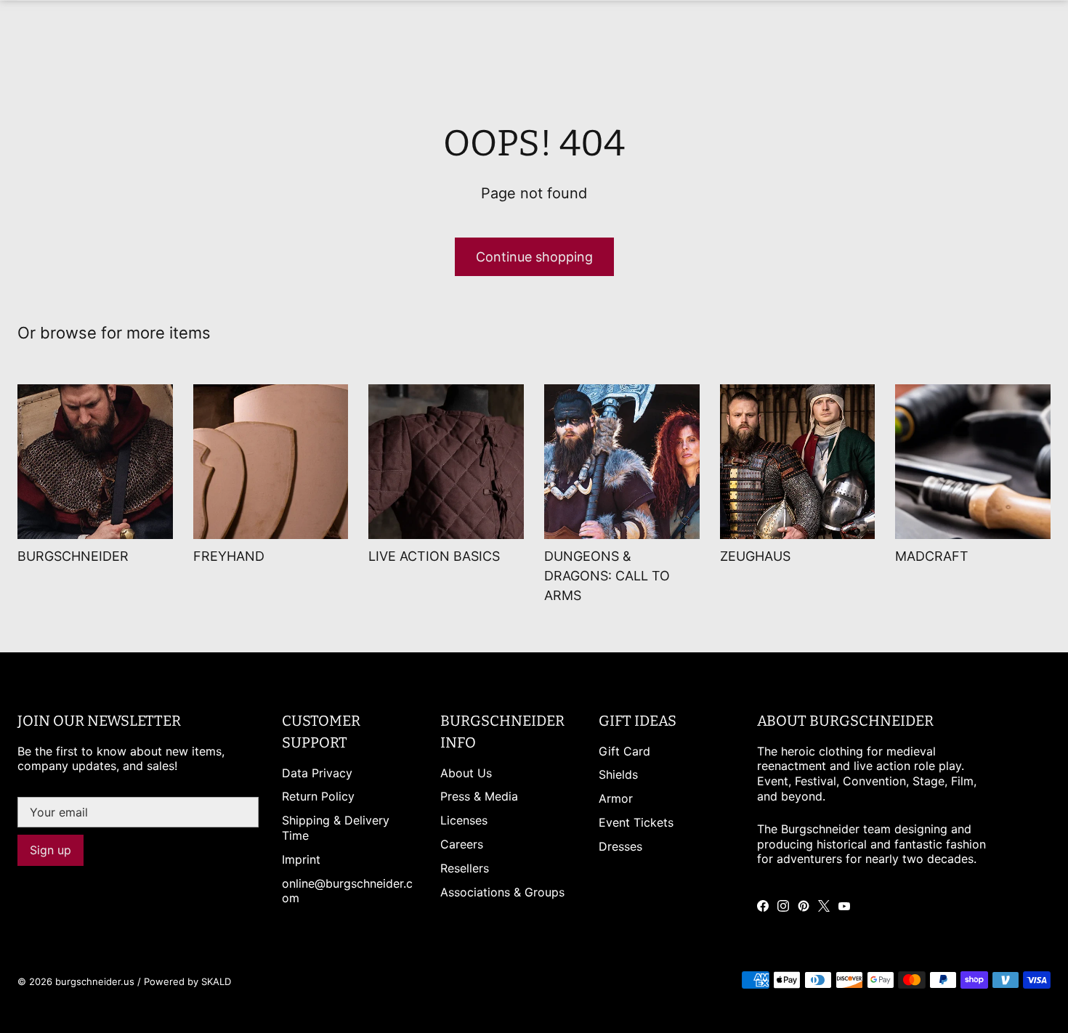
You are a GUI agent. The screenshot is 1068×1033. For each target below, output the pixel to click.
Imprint (301, 859)
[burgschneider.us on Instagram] (783, 906)
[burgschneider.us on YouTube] (844, 906)
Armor (616, 798)
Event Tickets (636, 822)
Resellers (464, 868)
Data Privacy (317, 773)
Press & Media (479, 796)
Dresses (620, 846)
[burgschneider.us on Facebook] (763, 906)
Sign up (50, 850)
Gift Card (624, 751)
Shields (618, 774)
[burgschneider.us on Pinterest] (803, 906)
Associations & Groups (502, 892)
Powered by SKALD (187, 981)
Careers (461, 844)
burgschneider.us (94, 981)
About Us (466, 773)
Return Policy (318, 796)
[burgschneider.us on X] (824, 906)
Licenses (464, 820)
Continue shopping (534, 256)
